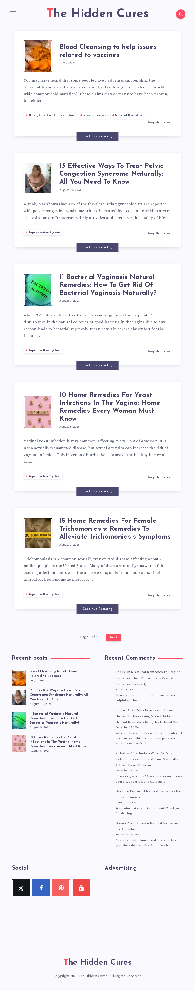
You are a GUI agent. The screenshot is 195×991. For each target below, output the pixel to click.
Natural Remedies (129, 115)
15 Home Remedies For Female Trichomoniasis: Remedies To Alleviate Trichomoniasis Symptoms (115, 529)
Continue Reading (98, 136)
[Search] (180, 14)
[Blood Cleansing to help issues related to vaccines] (19, 677)
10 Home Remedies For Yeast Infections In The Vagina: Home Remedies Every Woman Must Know (109, 407)
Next (113, 637)
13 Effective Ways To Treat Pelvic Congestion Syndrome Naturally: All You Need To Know (111, 174)
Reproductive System (44, 232)
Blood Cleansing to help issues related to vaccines (107, 51)
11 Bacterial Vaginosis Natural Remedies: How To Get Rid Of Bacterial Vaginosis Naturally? (108, 285)
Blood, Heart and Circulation (51, 115)
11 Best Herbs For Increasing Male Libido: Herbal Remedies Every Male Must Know (149, 716)
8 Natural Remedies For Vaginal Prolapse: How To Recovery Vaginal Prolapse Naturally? (149, 678)
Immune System (94, 115)
